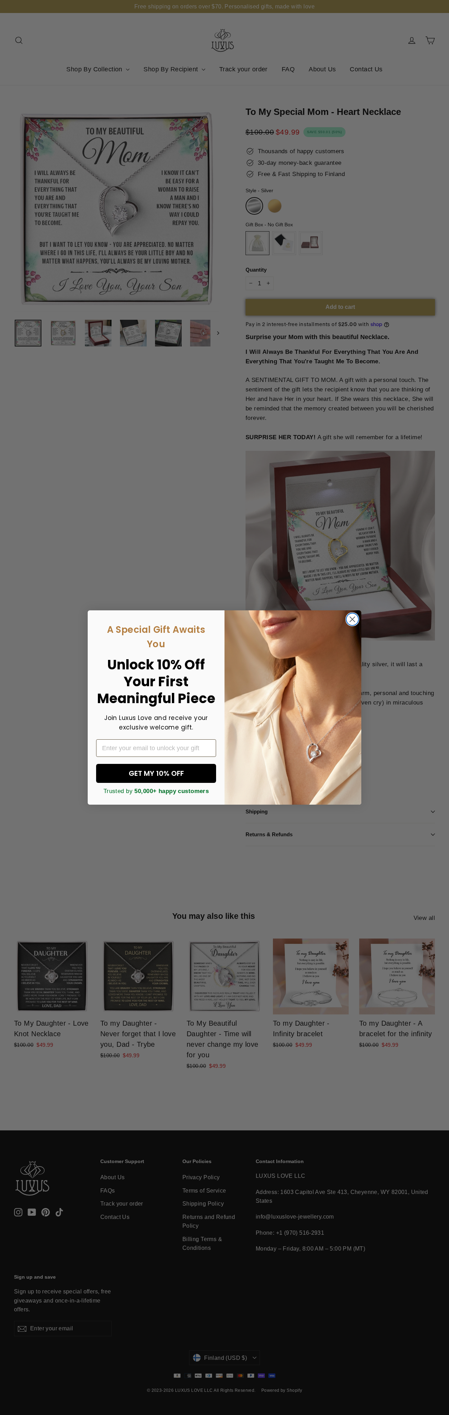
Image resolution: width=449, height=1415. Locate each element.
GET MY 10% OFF (156, 773)
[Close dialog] (352, 619)
